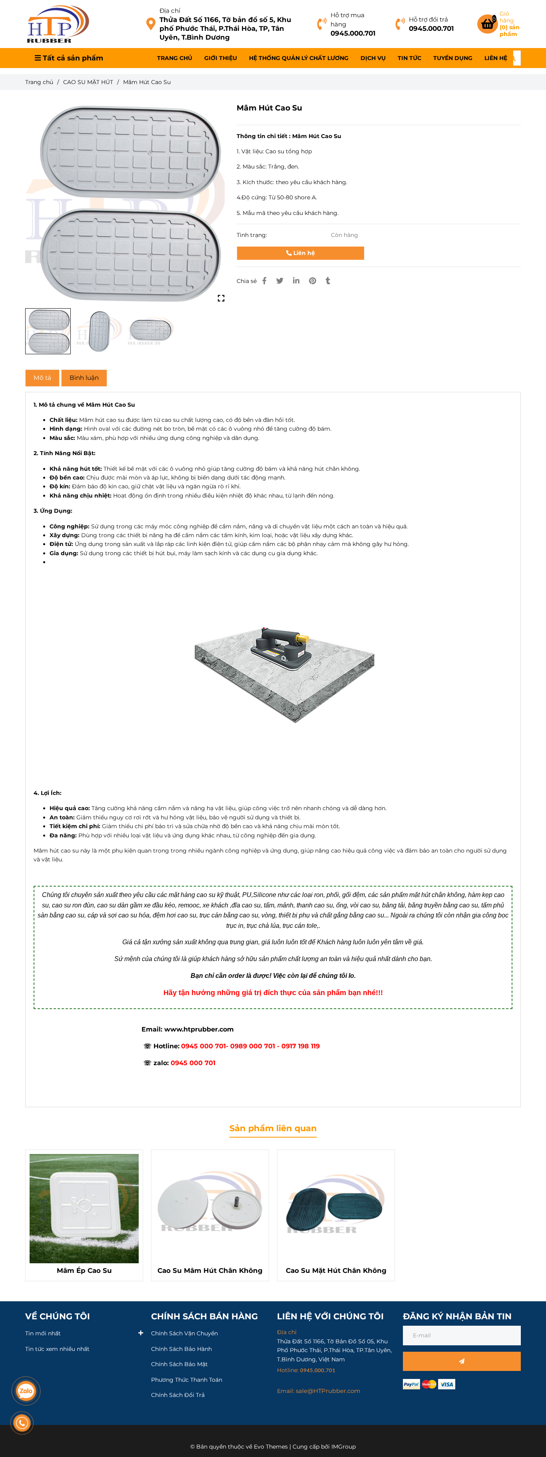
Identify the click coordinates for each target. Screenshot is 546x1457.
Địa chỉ (169, 10)
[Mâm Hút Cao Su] (58, 24)
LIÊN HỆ (495, 58)
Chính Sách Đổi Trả (178, 1395)
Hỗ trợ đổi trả (428, 19)
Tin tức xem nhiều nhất (57, 1349)
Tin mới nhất (43, 1333)
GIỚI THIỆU (220, 58)
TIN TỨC (409, 58)
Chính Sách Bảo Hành (181, 1349)
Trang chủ (39, 82)
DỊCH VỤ (373, 58)
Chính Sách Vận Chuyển (184, 1333)
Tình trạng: (253, 235)
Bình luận (84, 377)
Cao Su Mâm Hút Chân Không (210, 1270)
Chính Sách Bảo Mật (179, 1364)
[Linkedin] (296, 280)
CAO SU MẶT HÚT (88, 82)
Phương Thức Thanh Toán (186, 1379)
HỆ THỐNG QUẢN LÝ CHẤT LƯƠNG (299, 58)
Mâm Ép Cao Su (84, 1270)
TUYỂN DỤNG (452, 58)
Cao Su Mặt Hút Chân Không (336, 1270)
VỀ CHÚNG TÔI (57, 1316)
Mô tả (42, 377)
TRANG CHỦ (174, 58)
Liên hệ (303, 253)
